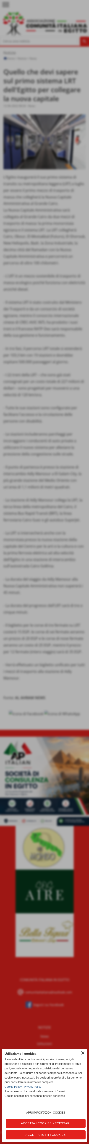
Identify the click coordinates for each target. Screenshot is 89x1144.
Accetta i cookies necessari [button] (46, 1123)
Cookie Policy (13, 1086)
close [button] (83, 1053)
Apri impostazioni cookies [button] (45, 1112)
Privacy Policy (32, 1086)
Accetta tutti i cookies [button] (46, 1134)
